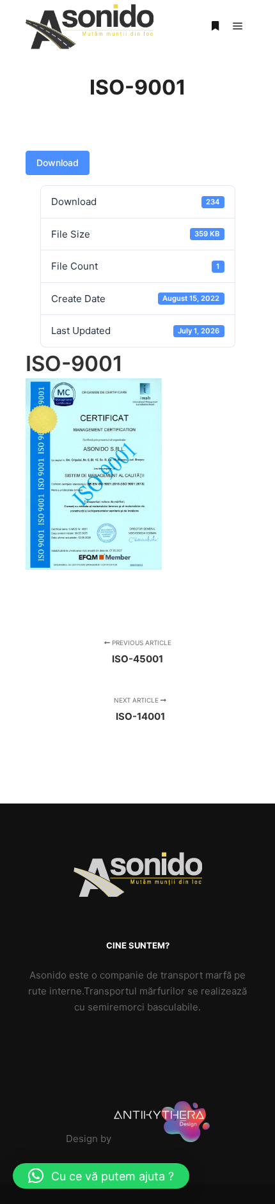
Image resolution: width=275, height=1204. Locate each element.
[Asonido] (89, 26)
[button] (101, 1176)
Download (57, 162)
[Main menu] (237, 26)
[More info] (214, 26)
